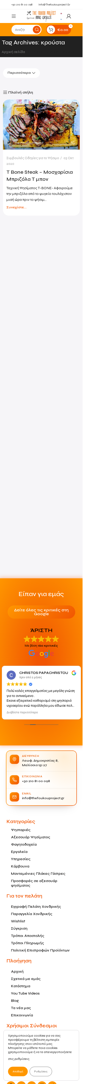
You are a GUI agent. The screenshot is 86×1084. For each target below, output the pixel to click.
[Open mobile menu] (13, 16)
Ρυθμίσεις (40, 1071)
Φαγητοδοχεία (24, 844)
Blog (15, 1000)
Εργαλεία (19, 851)
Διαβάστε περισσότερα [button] (22, 712)
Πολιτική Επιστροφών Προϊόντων (40, 950)
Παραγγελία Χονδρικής (31, 914)
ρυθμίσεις (21, 1059)
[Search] (37, 29)
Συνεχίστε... (16, 207)
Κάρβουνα (20, 866)
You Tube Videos (25, 993)
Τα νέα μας (21, 1008)
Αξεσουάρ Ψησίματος (30, 837)
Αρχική (17, 971)
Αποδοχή (18, 1071)
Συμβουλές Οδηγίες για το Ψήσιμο (32, 158)
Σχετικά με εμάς (26, 979)
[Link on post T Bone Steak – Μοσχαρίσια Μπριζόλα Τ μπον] (41, 124)
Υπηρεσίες (21, 859)
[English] (61, 13)
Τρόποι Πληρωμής (27, 943)
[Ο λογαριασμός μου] (68, 16)
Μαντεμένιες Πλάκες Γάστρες (38, 873)
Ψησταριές (21, 830)
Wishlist (18, 921)
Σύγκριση (19, 928)
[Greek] (61, 19)
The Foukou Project (28, 143)
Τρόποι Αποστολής (27, 936)
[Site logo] (41, 16)
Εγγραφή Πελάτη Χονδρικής (36, 906)
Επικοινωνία (22, 1015)
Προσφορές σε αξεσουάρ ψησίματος (34, 883)
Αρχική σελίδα (14, 52)
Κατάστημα (20, 986)
